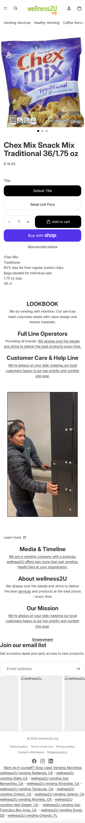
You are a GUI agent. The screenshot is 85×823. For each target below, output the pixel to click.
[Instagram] (42, 761)
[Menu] (5, 8)
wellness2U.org (48, 738)
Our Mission (42, 608)
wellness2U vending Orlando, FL (32, 815)
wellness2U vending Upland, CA (59, 794)
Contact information (31, 752)
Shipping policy (57, 752)
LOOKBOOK (42, 303)
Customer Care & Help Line (42, 357)
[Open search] (15, 8)
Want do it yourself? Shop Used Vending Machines (43, 768)
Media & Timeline (43, 549)
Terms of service (42, 746)
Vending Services (17, 23)
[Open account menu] (69, 8)
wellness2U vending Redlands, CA (26, 773)
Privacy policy (65, 746)
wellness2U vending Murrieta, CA (26, 799)
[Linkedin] (51, 761)
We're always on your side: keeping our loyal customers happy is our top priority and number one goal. (42, 370)
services (24, 591)
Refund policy (19, 746)
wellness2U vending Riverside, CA (53, 783)
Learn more (13, 537)
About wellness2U (42, 578)
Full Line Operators (43, 333)
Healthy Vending (47, 23)
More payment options (42, 246)
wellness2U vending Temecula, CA (26, 789)
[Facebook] (34, 761)
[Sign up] (78, 669)
